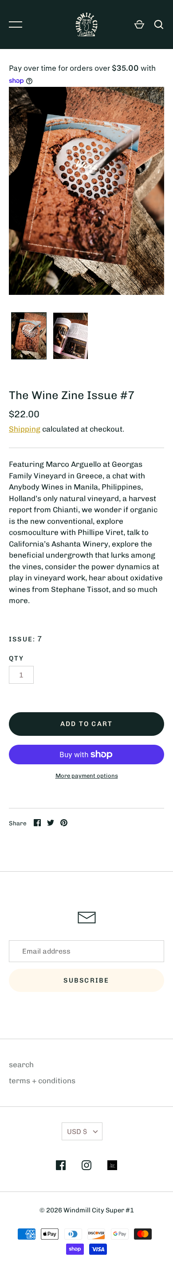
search (21, 1064)
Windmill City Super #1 (98, 1210)
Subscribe (86, 980)
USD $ (77, 1131)
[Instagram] (86, 1167)
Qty (16, 658)
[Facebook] (61, 1167)
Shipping (24, 428)
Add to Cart (86, 724)
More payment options (86, 775)
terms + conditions (42, 1080)
